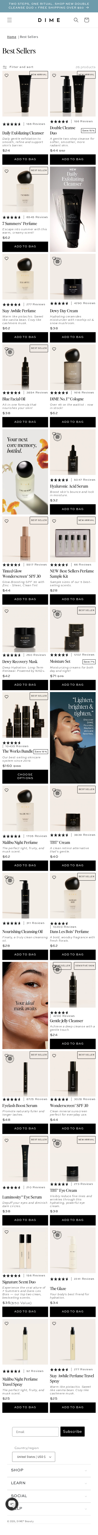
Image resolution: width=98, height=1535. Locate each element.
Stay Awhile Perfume (19, 310)
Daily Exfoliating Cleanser (23, 132)
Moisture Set (60, 661)
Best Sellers (29, 37)
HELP (16, 1509)
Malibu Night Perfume (20, 842)
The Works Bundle (17, 751)
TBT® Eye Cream (63, 1190)
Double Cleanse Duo (62, 130)
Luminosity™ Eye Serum (22, 1196)
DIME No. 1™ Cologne (67, 398)
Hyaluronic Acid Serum (69, 486)
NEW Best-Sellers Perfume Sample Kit (72, 573)
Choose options (25, 776)
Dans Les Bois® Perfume (69, 931)
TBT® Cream (60, 842)
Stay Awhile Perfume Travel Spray (72, 1378)
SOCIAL (19, 1496)
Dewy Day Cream (64, 310)
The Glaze (58, 1288)
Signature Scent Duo (19, 1281)
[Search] (76, 20)
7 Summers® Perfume (19, 223)
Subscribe (72, 1431)
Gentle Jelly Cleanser (66, 1020)
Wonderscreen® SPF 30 (69, 1105)
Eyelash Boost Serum (19, 1105)
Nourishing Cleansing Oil (22, 931)
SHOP (17, 1470)
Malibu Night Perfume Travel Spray (20, 1381)
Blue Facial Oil (13, 398)
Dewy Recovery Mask (20, 661)
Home (11, 37)
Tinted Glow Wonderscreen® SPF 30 (21, 573)
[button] (9, 20)
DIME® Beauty (25, 1521)
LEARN (18, 1483)
